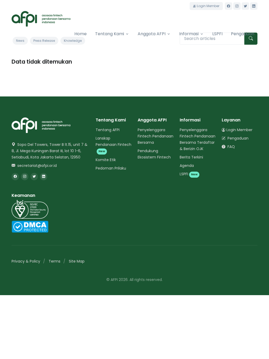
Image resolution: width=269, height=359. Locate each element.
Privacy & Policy (26, 261)
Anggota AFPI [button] (151, 34)
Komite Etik (106, 159)
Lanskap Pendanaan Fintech (113, 144)
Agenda (187, 165)
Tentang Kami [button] (109, 34)
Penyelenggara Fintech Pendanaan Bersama (155, 136)
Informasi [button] (189, 34)
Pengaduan (242, 34)
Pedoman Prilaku (111, 168)
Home (80, 34)
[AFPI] (41, 19)
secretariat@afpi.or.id (36, 165)
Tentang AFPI (108, 129)
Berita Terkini (191, 157)
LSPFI (217, 34)
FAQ (230, 146)
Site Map (77, 261)
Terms (54, 261)
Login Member (207, 6)
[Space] (41, 125)
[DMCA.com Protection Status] (30, 226)
